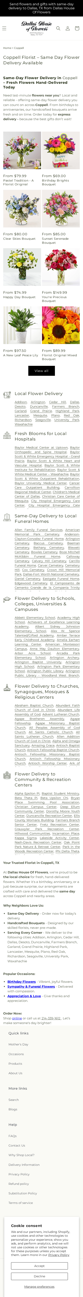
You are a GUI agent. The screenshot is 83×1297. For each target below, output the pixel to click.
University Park (66, 420)
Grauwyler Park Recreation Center (47, 829)
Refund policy (19, 1184)
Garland (20, 411)
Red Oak (71, 415)
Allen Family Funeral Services (39, 530)
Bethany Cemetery (48, 547)
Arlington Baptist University (38, 662)
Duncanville (39, 406)
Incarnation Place (65, 833)
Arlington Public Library (45, 671)
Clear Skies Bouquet (19, 239)
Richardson (23, 420)
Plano (55, 415)
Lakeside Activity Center (59, 838)
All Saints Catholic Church (51, 732)
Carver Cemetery (50, 565)
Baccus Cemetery (48, 543)
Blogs (13, 1109)
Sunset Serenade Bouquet (55, 240)
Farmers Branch (65, 406)
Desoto (20, 406)
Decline (39, 1276)
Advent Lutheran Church (60, 714)
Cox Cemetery (33, 570)
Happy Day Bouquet (19, 297)
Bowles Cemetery (44, 552)
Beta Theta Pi (26, 798)
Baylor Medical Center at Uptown (41, 447)
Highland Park (67, 411)
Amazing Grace (42, 745)
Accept (39, 1266)
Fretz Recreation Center (59, 824)
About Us (15, 1073)
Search (14, 1100)
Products (15, 1064)
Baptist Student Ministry (60, 793)
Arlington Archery (64, 658)
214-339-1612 (51, 1018)
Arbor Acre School (33, 653)
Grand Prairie (41, 411)
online (17, 1018)
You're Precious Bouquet (54, 299)
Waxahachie (24, 424)
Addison (21, 402)
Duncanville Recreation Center (49, 816)
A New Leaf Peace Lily (20, 355)
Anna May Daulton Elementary (54, 649)
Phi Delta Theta (67, 851)
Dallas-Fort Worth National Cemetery (51, 574)
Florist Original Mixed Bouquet (59, 357)
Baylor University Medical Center (41, 483)
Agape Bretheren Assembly (39, 719)
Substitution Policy (23, 1193)
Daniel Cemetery (27, 579)
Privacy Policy (58, 1255)
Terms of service (21, 1203)
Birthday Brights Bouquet (55, 182)
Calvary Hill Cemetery (49, 561)
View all (42, 371)
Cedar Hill (57, 402)
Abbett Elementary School (35, 618)
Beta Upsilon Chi (54, 798)
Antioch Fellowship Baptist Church (53, 750)
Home (7, 48)
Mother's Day (18, 1044)
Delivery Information (24, 1165)
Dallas (74, 402)
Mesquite (40, 415)
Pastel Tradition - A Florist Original (18, 182)
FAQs (13, 1136)
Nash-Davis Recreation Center (38, 842)
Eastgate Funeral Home (61, 579)
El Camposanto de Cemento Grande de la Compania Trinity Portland (47, 587)
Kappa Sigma (26, 838)
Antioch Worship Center (47, 763)
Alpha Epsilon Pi (27, 793)
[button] (58, 28)
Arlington (38, 402)
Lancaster (22, 415)
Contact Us (17, 1145)
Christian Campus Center (36, 807)
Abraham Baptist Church (34, 705)
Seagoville (43, 420)
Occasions (16, 1054)
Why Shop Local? (21, 1155)
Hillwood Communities (32, 833)
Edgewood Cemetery (31, 583)
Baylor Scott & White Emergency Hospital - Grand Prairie (47, 456)
